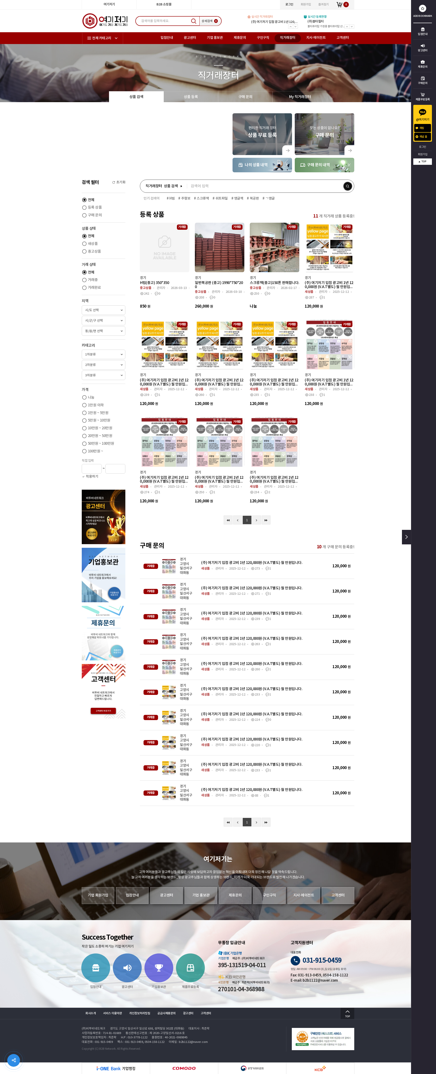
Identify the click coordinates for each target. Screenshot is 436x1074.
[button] (118, 182)
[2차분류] (103, 365)
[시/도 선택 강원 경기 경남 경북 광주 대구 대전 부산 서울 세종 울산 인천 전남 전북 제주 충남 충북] (103, 310)
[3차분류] (103, 375)
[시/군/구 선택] (103, 320)
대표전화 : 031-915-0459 (97, 1042)
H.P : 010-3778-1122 (134, 1037)
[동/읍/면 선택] (103, 331)
